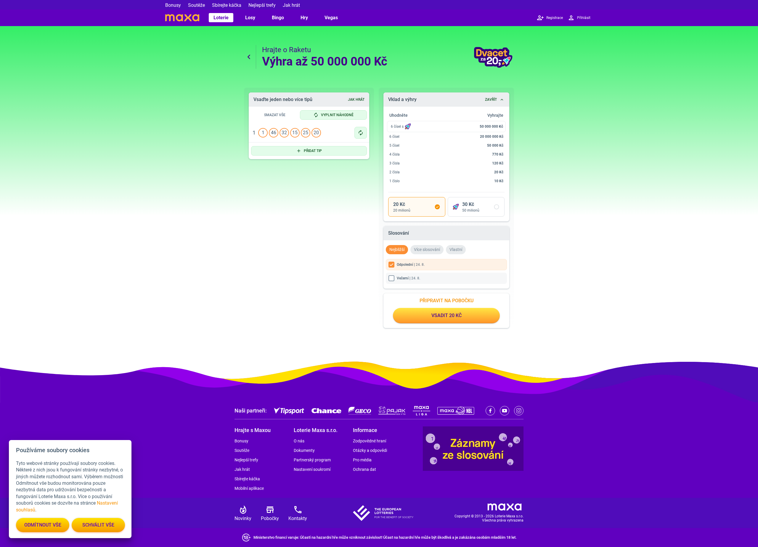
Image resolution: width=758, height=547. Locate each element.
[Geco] (360, 411)
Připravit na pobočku (446, 300)
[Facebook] (490, 410)
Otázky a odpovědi (370, 450)
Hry (304, 17)
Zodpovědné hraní (369, 441)
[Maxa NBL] (455, 411)
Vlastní (455, 249)
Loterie (221, 17)
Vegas (331, 17)
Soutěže (196, 5)
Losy (250, 17)
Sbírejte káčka (226, 5)
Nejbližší (396, 249)
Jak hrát (291, 5)
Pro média (362, 460)
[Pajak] (392, 411)
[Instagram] (518, 410)
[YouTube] (504, 410)
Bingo (278, 17)
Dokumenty (304, 450)
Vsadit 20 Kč (446, 315)
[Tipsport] (289, 410)
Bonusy (173, 5)
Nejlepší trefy (262, 5)
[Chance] (326, 410)
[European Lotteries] (383, 513)
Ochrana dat (364, 469)
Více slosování (427, 249)
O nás (299, 441)
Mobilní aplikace (249, 488)
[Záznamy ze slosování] (473, 448)
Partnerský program (312, 460)
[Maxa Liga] (421, 410)
